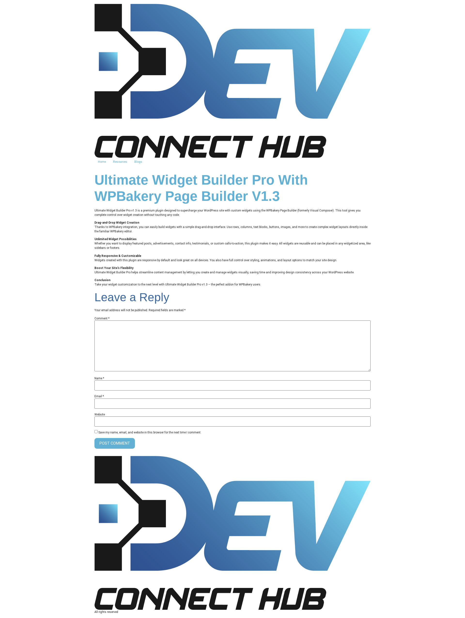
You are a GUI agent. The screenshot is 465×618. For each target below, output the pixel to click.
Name (99, 378)
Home (102, 161)
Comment (101, 318)
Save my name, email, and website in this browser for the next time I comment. (149, 432)
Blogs (138, 161)
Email (99, 396)
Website (99, 414)
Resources (120, 161)
